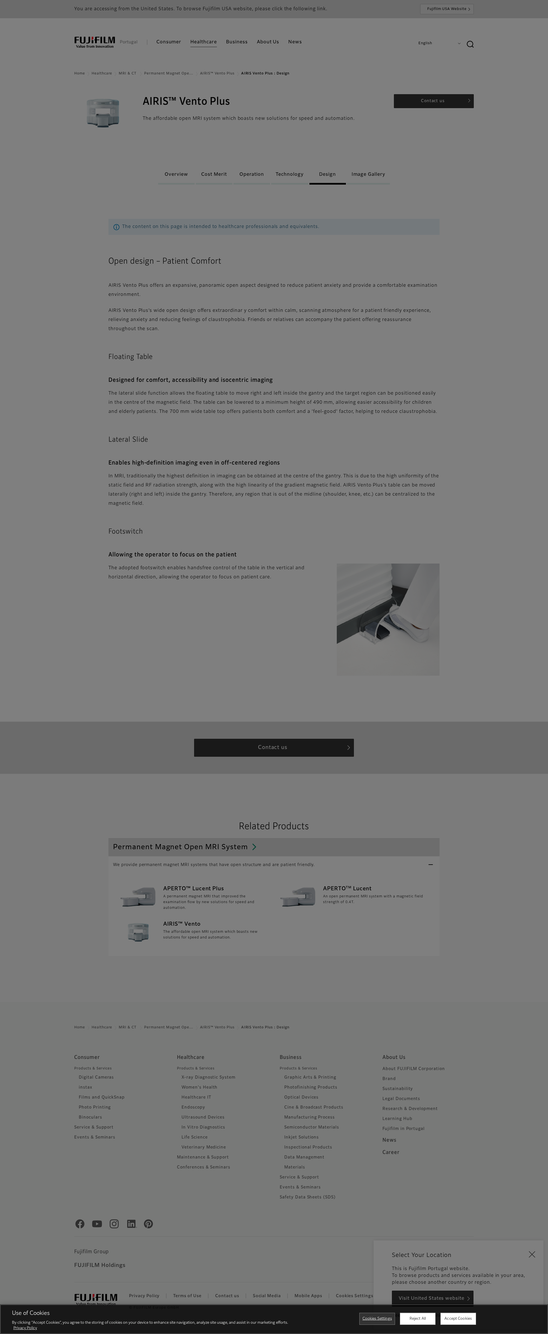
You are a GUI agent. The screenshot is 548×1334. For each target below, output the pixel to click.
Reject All (418, 1319)
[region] (274, 1319)
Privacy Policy (25, 1328)
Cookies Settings (377, 1319)
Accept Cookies (458, 1319)
